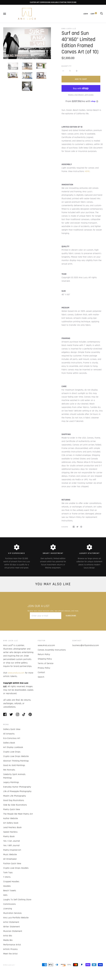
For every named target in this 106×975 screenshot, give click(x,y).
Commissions (9, 904)
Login (85, 14)
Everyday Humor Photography (17, 786)
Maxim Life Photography (14, 795)
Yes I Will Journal (11, 845)
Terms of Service (45, 663)
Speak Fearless (10, 831)
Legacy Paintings (11, 782)
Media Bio (8, 940)
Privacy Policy (44, 667)
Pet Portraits (9, 769)
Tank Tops (8, 872)
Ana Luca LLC (69, 28)
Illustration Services (12, 913)
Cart (93, 14)
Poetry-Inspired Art (12, 849)
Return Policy (44, 654)
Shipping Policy (45, 658)
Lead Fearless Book (12, 827)
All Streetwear (10, 858)
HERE (87, 171)
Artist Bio (7, 935)
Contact (41, 672)
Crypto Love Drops (11, 751)
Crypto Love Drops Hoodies (16, 868)
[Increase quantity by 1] (76, 71)
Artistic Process (10, 949)
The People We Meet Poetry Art (18, 813)
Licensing (7, 908)
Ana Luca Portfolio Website (16, 917)
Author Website (10, 818)
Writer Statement (11, 926)
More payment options (81, 95)
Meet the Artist (10, 953)
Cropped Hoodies (11, 881)
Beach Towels (9, 890)
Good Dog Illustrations (13, 800)
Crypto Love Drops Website (16, 756)
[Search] (101, 14)
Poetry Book (9, 836)
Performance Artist (12, 944)
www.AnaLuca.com (46, 645)
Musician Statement (12, 931)
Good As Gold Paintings (14, 765)
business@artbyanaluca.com (85, 645)
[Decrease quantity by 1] (63, 71)
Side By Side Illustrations (15, 804)
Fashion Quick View (12, 863)
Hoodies (7, 886)
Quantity (66, 66)
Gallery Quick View (11, 729)
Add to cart (81, 79)
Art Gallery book (10, 822)
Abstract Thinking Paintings (16, 760)
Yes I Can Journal (11, 840)
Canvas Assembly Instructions (52, 649)
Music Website (10, 854)
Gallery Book (9, 742)
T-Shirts (7, 877)
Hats (5, 895)
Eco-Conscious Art (11, 738)
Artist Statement (11, 922)
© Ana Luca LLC (8, 965)
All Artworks (9, 733)
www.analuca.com (16, 672)
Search (41, 676)
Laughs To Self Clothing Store (17, 899)
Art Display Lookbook (13, 747)
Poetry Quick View (11, 809)
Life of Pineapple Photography (17, 791)
